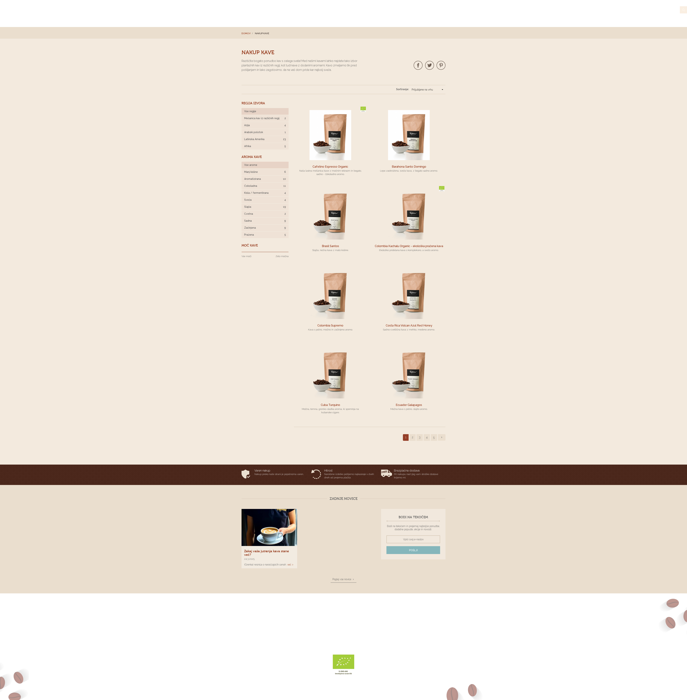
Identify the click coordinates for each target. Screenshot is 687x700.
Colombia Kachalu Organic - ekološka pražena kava (409, 246)
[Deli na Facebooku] (418, 65)
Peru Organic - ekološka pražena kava (318, 635)
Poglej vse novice (341, 579)
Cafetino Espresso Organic (330, 166)
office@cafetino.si (400, 9)
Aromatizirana (265, 178)
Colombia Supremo (330, 325)
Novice (427, 18)
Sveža (265, 199)
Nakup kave (380, 18)
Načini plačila (357, 630)
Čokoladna (265, 185)
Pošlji (413, 550)
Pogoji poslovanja (359, 621)
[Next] (441, 437)
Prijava (432, 9)
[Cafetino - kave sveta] (265, 607)
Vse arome (250, 165)
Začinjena (265, 227)
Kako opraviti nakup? (361, 635)
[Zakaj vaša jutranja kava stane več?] (269, 527)
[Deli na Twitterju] (429, 65)
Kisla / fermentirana (265, 192)
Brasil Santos (330, 246)
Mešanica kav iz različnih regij (265, 118)
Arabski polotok (265, 132)
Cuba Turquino (330, 405)
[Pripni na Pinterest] (441, 65)
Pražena (265, 234)
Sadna (265, 220)
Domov (246, 33)
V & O (441, 18)
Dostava (354, 626)
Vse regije (250, 111)
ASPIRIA (370, 693)
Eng (443, 9)
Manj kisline (265, 171)
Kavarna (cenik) (405, 18)
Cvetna (265, 213)
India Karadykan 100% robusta (314, 630)
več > (290, 564)
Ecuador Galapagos (409, 405)
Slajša (265, 206)
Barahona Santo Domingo (409, 166)
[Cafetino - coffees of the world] (264, 13)
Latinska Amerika (265, 139)
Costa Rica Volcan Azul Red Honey (409, 325)
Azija (265, 125)
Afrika (265, 146)
